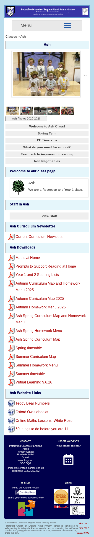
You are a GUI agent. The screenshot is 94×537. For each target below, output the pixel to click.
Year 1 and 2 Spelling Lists (37, 275)
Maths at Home (28, 258)
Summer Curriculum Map (36, 357)
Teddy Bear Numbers (33, 403)
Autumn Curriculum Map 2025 (40, 298)
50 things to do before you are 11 (42, 429)
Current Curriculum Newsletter (40, 237)
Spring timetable (29, 348)
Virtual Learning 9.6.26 (34, 382)
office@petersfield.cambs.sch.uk (26, 467)
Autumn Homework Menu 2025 (41, 307)
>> (85, 75)
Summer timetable (30, 374)
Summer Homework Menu (37, 365)
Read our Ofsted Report (25, 487)
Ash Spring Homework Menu (39, 331)
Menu (26, 25)
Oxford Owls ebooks (32, 412)
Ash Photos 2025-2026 (26, 118)
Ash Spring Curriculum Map (38, 339)
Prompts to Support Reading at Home (46, 266)
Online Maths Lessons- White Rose (44, 420)
